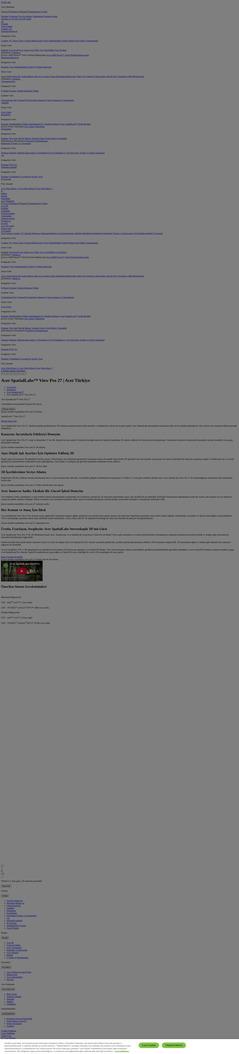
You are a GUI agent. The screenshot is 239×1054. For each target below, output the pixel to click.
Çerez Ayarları (149, 1045)
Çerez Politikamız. (122, 1051)
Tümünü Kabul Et (174, 1045)
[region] (119, 1046)
